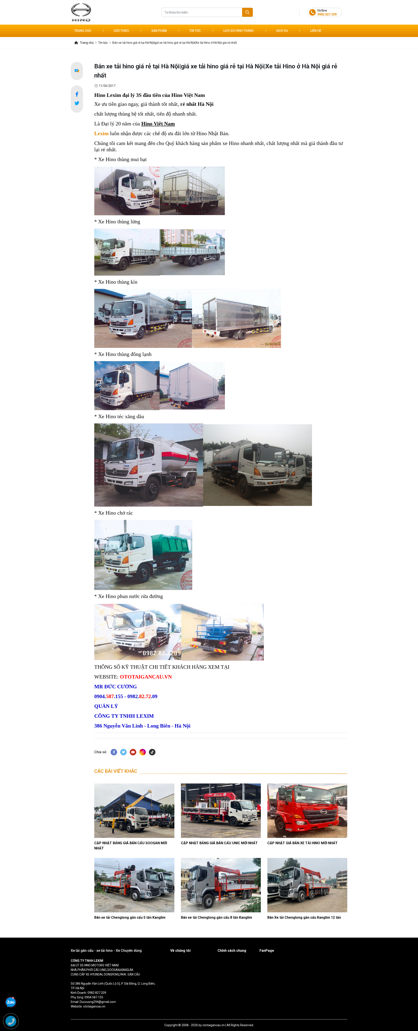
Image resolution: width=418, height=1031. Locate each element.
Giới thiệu (121, 30)
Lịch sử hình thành (238, 30)
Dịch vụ (282, 30)
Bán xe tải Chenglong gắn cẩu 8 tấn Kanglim (216, 917)
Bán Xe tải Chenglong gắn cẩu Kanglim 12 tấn (304, 917)
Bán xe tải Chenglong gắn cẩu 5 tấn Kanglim (129, 917)
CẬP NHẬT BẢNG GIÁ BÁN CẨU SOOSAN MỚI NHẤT (130, 845)
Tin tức (195, 30)
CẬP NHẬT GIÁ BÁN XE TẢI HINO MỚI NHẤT (302, 843)
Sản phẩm (159, 30)
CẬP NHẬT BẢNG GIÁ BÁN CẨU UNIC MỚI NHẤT (219, 843)
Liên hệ (315, 30)
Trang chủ (82, 30)
